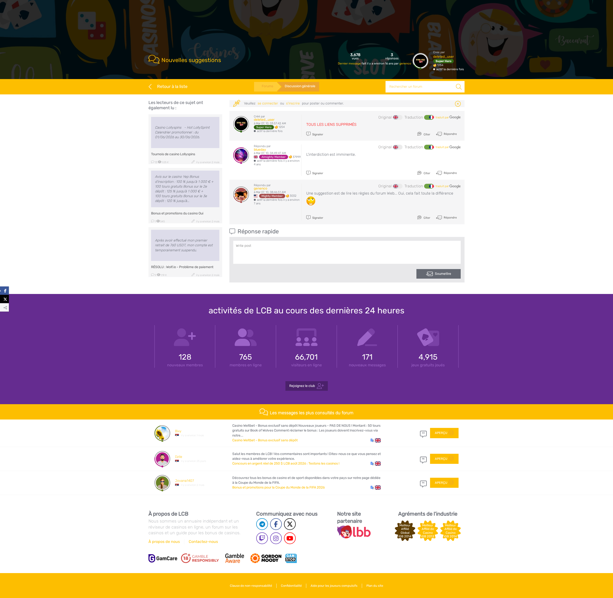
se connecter (268, 103)
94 (423, 483)
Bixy (178, 431)
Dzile (178, 457)
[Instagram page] (276, 538)
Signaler (317, 134)
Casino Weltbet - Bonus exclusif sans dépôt (265, 440)
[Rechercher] (459, 86)
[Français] (429, 117)
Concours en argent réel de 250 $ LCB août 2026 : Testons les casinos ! (285, 463)
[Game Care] (162, 558)
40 (423, 433)
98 (423, 459)
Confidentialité (291, 585)
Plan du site (374, 585)
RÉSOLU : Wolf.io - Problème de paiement (182, 267)
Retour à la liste (172, 86)
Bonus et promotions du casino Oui (177, 213)
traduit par (442, 117)
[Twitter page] (290, 524)
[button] (375, 440)
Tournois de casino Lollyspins (173, 154)
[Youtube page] (290, 538)
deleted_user (443, 57)
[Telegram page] (262, 524)
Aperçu (441, 433)
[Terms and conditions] (200, 558)
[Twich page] (262, 538)
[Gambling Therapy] (265, 558)
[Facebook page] (276, 524)
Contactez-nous (203, 541)
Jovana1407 (184, 481)
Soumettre (443, 274)
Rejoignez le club (302, 386)
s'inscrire (293, 103)
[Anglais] (398, 117)
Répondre (450, 134)
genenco (405, 63)
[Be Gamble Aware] (235, 558)
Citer (426, 134)
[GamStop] (291, 558)
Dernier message (350, 63)
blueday (260, 150)
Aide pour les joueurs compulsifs (334, 585)
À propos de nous (164, 541)
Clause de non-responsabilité (251, 585)
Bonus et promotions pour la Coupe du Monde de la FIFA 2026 (278, 487)
